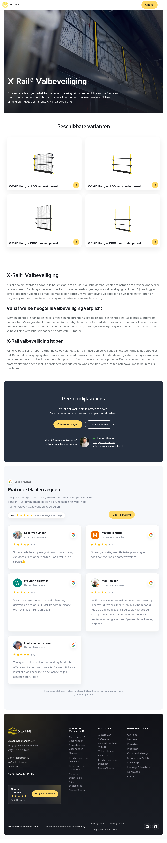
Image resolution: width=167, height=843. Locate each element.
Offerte (149, 4)
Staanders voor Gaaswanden (77, 747)
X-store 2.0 (104, 734)
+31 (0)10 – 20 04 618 (104, 442)
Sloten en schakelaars (75, 776)
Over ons (132, 734)
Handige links (98, 823)
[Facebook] (155, 826)
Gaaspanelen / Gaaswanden (77, 739)
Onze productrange (137, 753)
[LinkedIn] (147, 826)
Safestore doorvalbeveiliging (108, 741)
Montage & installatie (138, 767)
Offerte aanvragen (67, 424)
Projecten (132, 744)
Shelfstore (103, 755)
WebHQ (81, 826)
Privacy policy (117, 823)
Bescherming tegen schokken (79, 760)
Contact (131, 776)
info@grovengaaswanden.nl (108, 446)
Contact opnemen (99, 424)
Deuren (73, 753)
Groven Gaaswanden (21, 826)
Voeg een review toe (44, 793)
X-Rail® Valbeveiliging (106, 749)
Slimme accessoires (75, 784)
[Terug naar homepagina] (10, 5)
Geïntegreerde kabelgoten (76, 768)
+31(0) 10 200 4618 (18, 750)
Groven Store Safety (138, 758)
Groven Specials (78, 790)
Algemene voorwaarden (105, 829)
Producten (132, 748)
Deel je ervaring (122, 514)
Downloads (133, 771)
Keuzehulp (133, 762)
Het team (132, 739)
